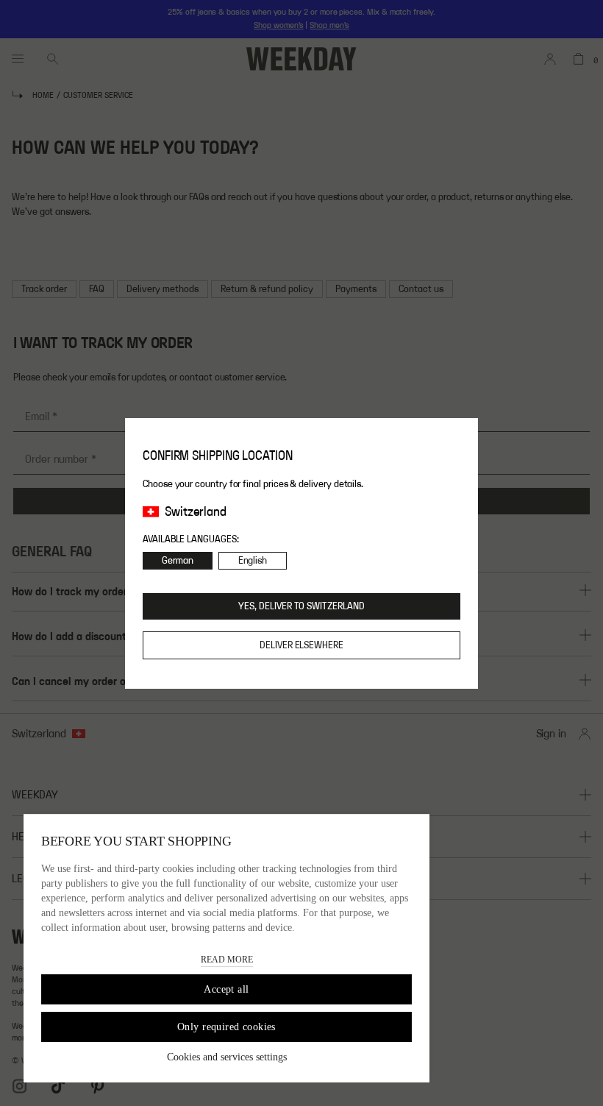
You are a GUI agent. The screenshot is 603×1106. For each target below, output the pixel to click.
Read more (227, 959)
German (177, 561)
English (253, 561)
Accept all (226, 989)
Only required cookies (226, 1026)
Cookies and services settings (227, 1057)
